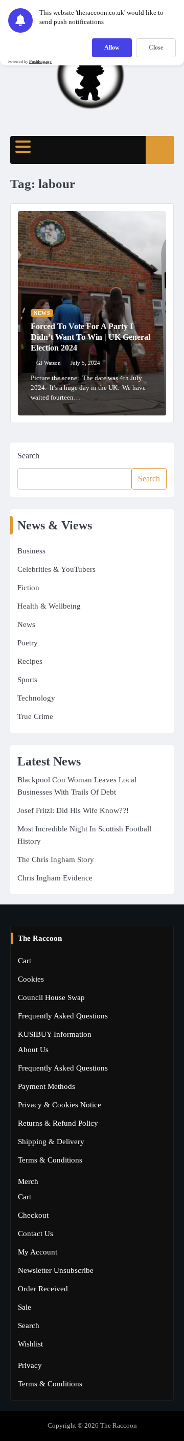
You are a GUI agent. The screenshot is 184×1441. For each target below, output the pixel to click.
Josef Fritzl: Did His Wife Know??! (73, 810)
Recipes (29, 661)
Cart (24, 961)
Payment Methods (46, 1086)
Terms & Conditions (50, 1160)
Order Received (43, 1289)
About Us (33, 1049)
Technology (36, 698)
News (42, 313)
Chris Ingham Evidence (55, 878)
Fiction (28, 588)
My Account (37, 1252)
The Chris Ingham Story (55, 859)
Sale (24, 1307)
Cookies (31, 979)
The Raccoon (118, 1425)
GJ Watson (48, 363)
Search (28, 455)
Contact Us (35, 1233)
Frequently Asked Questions (63, 1016)
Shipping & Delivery (51, 1141)
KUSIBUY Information (54, 1034)
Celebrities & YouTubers (56, 569)
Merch (28, 1181)
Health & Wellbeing (49, 606)
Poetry (27, 643)
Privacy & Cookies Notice (59, 1105)
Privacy (30, 1365)
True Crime (35, 716)
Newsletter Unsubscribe (56, 1270)
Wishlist (30, 1344)
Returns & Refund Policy (58, 1123)
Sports (27, 680)
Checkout (33, 1215)
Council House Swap (51, 997)
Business (31, 551)
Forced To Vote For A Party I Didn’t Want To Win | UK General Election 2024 (90, 337)
